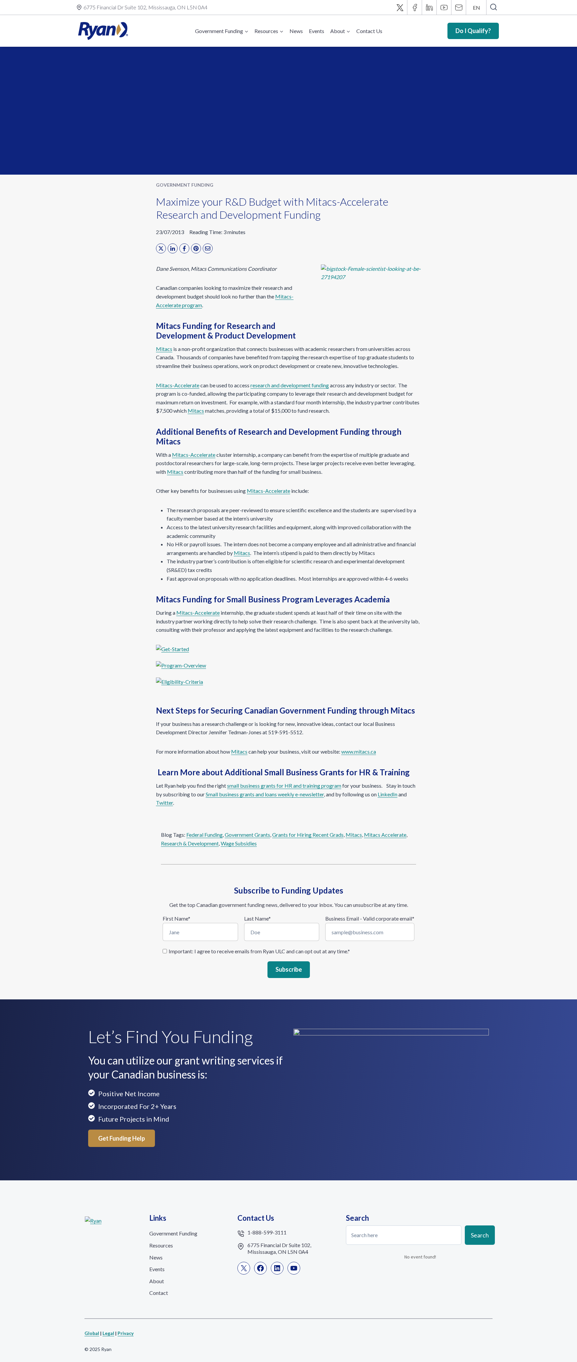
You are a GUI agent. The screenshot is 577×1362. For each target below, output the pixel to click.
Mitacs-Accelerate (177, 385)
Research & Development (190, 843)
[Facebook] (414, 7)
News (296, 31)
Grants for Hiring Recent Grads (308, 834)
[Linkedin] (429, 7)
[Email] (458, 7)
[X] (400, 7)
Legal (108, 1333)
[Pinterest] (196, 248)
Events (316, 31)
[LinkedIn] (173, 248)
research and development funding (289, 385)
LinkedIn (387, 794)
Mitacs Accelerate (385, 834)
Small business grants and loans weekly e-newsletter (265, 794)
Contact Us (369, 31)
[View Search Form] (493, 7)
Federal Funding (204, 834)
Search (480, 1235)
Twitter (164, 802)
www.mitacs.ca (358, 751)
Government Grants (247, 834)
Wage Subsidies (239, 843)
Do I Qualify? (473, 30)
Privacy (126, 1333)
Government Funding (184, 185)
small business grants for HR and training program (284, 785)
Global (91, 1333)
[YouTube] (444, 7)
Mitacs (164, 349)
